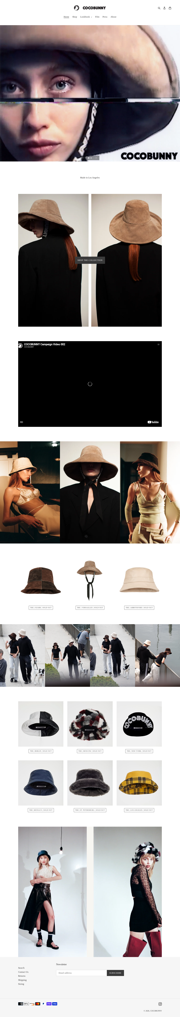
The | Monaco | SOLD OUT (40, 810)
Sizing (21, 984)
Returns (21, 976)
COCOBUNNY (156, 1011)
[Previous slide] (84, 158)
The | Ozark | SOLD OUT (41, 608)
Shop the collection (90, 260)
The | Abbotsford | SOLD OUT (139, 608)
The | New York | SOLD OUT (139, 751)
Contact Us (23, 972)
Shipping (22, 980)
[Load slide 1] (89, 158)
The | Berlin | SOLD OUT (41, 751)
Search (21, 968)
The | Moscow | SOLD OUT (90, 751)
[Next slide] (96, 158)
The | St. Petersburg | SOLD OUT (90, 810)
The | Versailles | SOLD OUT (90, 608)
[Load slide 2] (91, 158)
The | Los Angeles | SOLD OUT (139, 810)
